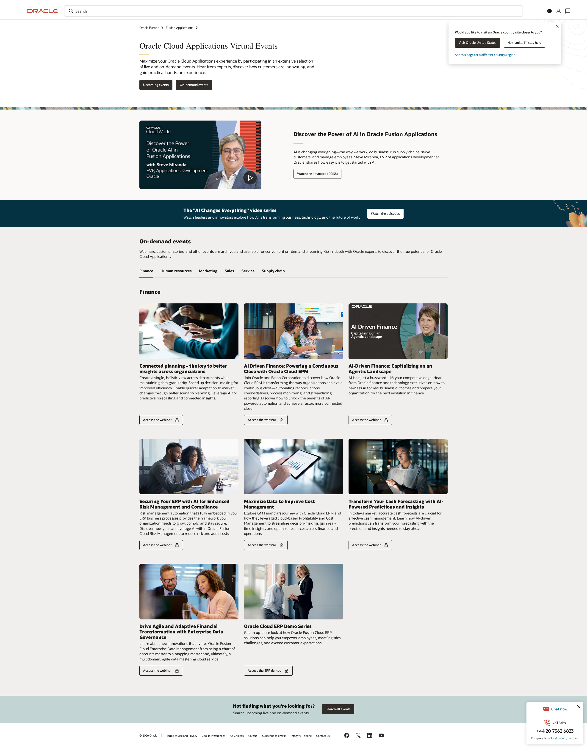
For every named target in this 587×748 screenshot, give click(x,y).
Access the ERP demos (264, 670)
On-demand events (194, 84)
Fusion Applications (180, 27)
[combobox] (293, 11)
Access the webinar (157, 420)
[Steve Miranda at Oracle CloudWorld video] (200, 155)
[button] (19, 11)
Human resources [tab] (176, 270)
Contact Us (323, 735)
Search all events (338, 709)
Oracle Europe (149, 27)
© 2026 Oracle (148, 735)
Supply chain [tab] (273, 270)
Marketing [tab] (208, 270)
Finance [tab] (146, 270)
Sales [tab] (229, 270)
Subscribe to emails (274, 735)
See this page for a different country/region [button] (485, 54)
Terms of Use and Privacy (181, 735)
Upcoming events (156, 84)
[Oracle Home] (42, 11)
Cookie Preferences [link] (213, 735)
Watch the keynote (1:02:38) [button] (317, 173)
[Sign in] (558, 11)
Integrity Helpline (301, 735)
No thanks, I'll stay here (524, 42)
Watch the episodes (385, 213)
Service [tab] (248, 270)
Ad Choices (237, 735)
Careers (253, 735)
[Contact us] (567, 11)
